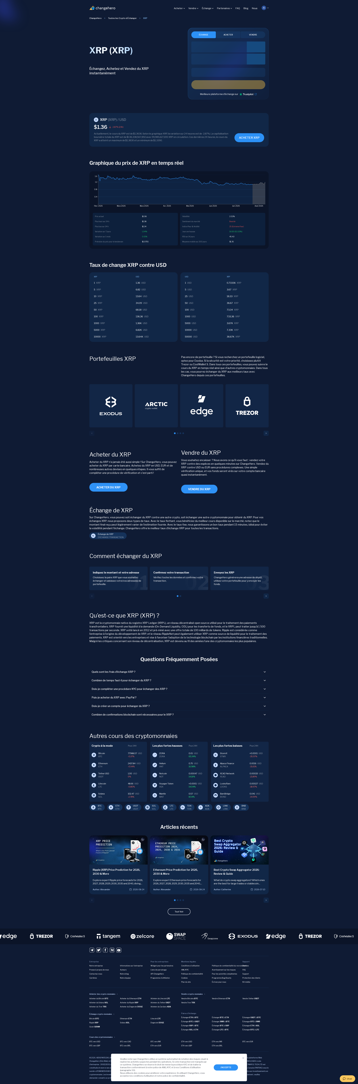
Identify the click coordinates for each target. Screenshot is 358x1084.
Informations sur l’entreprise (131, 966)
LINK (225, 806)
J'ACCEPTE (225, 1067)
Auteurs (123, 970)
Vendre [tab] (253, 35)
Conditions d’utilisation (190, 966)
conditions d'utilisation (143, 1076)
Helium (162, 763)
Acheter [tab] (228, 35)
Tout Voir (179, 911)
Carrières (93, 978)
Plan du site (186, 982)
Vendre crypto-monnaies (192, 994)
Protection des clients (251, 978)
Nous (254, 8)
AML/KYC (185, 970)
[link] (145, 18)
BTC (100, 806)
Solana (101, 793)
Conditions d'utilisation (190, 1067)
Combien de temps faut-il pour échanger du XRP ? (121, 680)
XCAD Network (227, 773)
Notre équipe (125, 978)
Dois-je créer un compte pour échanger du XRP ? (121, 706)
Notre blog (124, 974)
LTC (171, 806)
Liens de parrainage (159, 970)
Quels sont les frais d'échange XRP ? (113, 671)
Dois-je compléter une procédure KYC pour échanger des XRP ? (129, 688)
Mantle (162, 793)
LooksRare (225, 783)
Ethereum (103, 763)
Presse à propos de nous (99, 970)
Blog (245, 8)
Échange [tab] (203, 35)
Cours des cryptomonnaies (101, 1037)
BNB (243, 806)
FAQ (237, 8)
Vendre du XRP (199, 489)
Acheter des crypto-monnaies (102, 994)
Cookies (184, 978)
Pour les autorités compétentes (224, 974)
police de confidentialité (174, 1076)
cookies (141, 1073)
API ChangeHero (157, 974)
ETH (117, 806)
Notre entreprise (96, 966)
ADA (207, 806)
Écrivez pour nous (219, 982)
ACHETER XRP (249, 137)
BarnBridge (225, 793)
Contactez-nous (95, 974)
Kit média (246, 982)
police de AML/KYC (162, 1067)
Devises (245, 966)
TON (189, 806)
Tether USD (103, 773)
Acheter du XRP (108, 487)
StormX (223, 753)
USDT (135, 806)
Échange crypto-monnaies (100, 1014)
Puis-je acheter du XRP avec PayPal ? (114, 697)
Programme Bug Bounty (221, 978)
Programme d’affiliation (160, 978)
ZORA (162, 753)
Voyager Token (166, 783)
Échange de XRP (105, 534)
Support (245, 974)
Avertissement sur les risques (224, 970)
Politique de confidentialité (192, 974)
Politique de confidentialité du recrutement (229, 966)
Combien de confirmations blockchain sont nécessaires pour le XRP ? (133, 714)
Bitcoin (101, 753)
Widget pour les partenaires (162, 966)
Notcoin (163, 773)
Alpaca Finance (227, 763)
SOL (154, 806)
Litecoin (102, 783)
